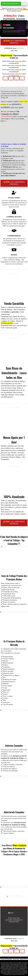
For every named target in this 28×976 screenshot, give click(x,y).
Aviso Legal (16, 959)
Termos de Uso (23, 959)
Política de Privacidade (6, 959)
